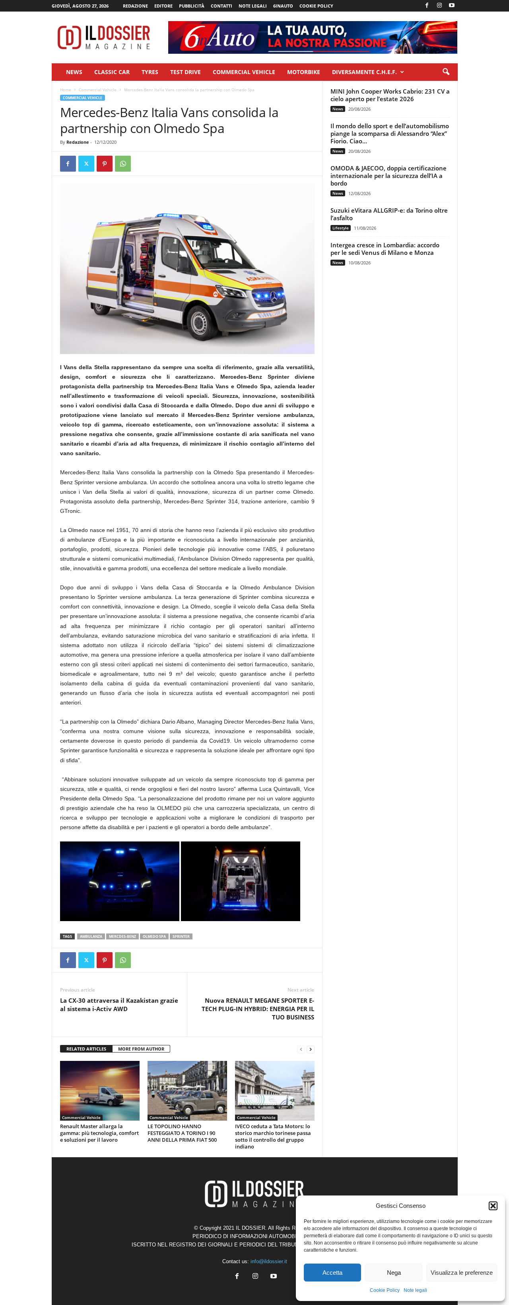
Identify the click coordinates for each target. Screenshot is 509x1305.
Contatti (221, 6)
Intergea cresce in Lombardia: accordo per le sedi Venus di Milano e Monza (384, 248)
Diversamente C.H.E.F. (364, 72)
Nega (394, 1272)
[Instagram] (439, 6)
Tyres (150, 72)
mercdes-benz (122, 936)
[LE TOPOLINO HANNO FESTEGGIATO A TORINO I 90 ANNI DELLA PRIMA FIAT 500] (187, 1091)
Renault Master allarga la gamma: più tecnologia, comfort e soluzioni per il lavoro (99, 1133)
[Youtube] (452, 6)
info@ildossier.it (269, 1261)
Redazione (135, 6)
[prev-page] (301, 1049)
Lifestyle (340, 228)
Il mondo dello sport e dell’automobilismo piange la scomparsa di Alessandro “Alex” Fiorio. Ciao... (389, 133)
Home (65, 89)
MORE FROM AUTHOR (141, 1049)
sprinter (181, 936)
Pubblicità (191, 6)
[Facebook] (427, 6)
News (74, 72)
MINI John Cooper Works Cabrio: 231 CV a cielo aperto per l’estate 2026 (390, 95)
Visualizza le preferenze (462, 1272)
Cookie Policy (385, 1290)
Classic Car (112, 72)
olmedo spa (154, 936)
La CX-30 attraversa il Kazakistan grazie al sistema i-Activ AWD (119, 1004)
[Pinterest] (105, 164)
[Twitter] (86, 164)
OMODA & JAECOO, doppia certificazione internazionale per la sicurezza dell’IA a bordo (388, 175)
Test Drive (185, 72)
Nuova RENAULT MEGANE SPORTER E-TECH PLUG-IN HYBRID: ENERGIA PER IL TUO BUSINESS (258, 1008)
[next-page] (311, 1049)
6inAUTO (283, 6)
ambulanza (91, 936)
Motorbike (303, 72)
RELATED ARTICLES (86, 1049)
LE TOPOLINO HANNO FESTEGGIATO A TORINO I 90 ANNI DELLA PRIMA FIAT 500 (182, 1133)
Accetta (332, 1272)
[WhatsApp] (123, 164)
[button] (493, 1206)
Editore (163, 6)
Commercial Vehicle (244, 72)
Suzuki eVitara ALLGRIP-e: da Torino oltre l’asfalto (389, 214)
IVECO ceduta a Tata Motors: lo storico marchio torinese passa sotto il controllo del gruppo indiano (273, 1136)
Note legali (415, 1290)
